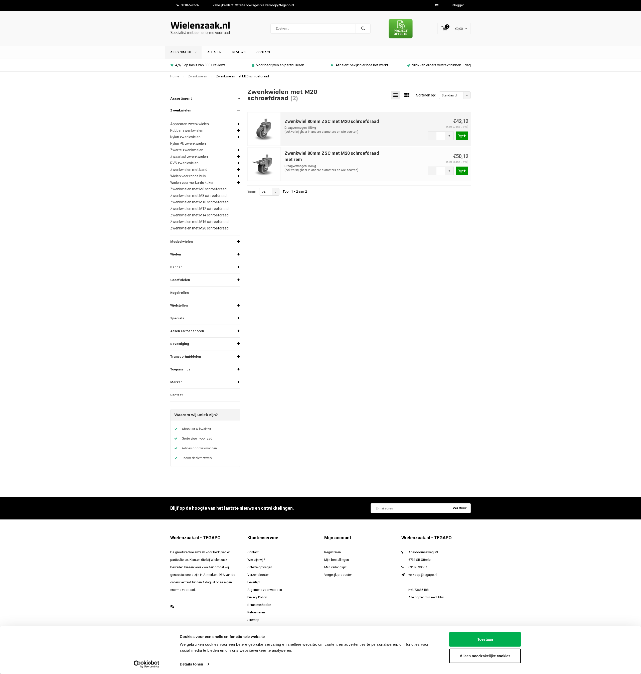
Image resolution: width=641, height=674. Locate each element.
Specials (177, 318)
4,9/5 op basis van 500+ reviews (200, 65)
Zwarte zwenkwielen (186, 150)
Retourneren (256, 612)
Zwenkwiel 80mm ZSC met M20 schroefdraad (331, 121)
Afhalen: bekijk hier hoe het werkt (362, 65)
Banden (176, 267)
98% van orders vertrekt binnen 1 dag (441, 65)
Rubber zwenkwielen (186, 130)
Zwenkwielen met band (188, 170)
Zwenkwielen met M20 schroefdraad (242, 76)
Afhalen (214, 52)
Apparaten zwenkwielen (189, 124)
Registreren (332, 552)
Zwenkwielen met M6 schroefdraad (198, 189)
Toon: (251, 192)
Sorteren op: (426, 95)
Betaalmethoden (259, 605)
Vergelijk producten (338, 575)
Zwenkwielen (197, 76)
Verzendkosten (258, 575)
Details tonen (191, 664)
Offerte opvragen (259, 567)
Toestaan (485, 639)
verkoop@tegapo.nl (422, 575)
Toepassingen (181, 369)
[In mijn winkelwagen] (462, 135)
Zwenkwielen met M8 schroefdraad (198, 196)
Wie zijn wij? (256, 560)
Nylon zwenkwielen (185, 137)
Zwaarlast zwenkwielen (189, 157)
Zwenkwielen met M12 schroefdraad (199, 209)
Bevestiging (179, 344)
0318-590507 (190, 5)
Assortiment (181, 52)
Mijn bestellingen (336, 560)
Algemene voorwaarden (264, 590)
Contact (263, 52)
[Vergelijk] (436, 5)
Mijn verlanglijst (335, 567)
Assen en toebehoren (187, 331)
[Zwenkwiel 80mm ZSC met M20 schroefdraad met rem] (264, 164)
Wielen (175, 254)
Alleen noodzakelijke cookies (485, 655)
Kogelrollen (179, 293)
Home (174, 76)
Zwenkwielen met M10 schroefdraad (199, 202)
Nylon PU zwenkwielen (188, 144)
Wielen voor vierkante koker (192, 183)
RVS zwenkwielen (184, 163)
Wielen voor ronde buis (188, 176)
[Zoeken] (363, 29)
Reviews (239, 52)
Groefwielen (180, 280)
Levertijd (253, 582)
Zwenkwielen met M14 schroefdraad (199, 215)
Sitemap (253, 620)
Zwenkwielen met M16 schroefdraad (199, 222)
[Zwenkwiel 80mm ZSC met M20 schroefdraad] (264, 128)
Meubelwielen (181, 241)
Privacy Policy (257, 597)
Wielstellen (179, 305)
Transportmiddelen (185, 356)
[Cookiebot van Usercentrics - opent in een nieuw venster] (147, 664)
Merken (176, 382)
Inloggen (458, 5)
